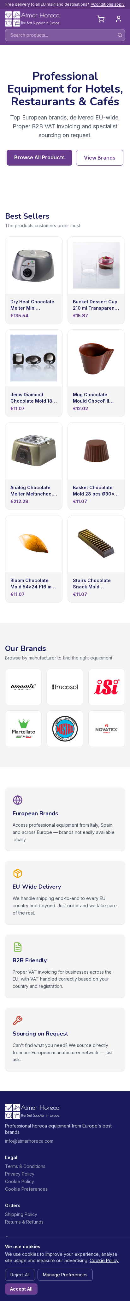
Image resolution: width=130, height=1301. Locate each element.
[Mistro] (65, 728)
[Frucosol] (65, 687)
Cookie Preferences (26, 1189)
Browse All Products (39, 157)
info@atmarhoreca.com (29, 1141)
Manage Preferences (65, 1274)
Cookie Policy (19, 1181)
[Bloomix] (23, 687)
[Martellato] (23, 728)
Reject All (20, 1274)
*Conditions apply (108, 4)
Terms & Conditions (25, 1166)
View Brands (99, 158)
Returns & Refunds (24, 1222)
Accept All (21, 1289)
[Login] (118, 19)
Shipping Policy (21, 1214)
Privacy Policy (19, 1173)
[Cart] (101, 19)
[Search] (119, 35)
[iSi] (106, 687)
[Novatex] (106, 728)
